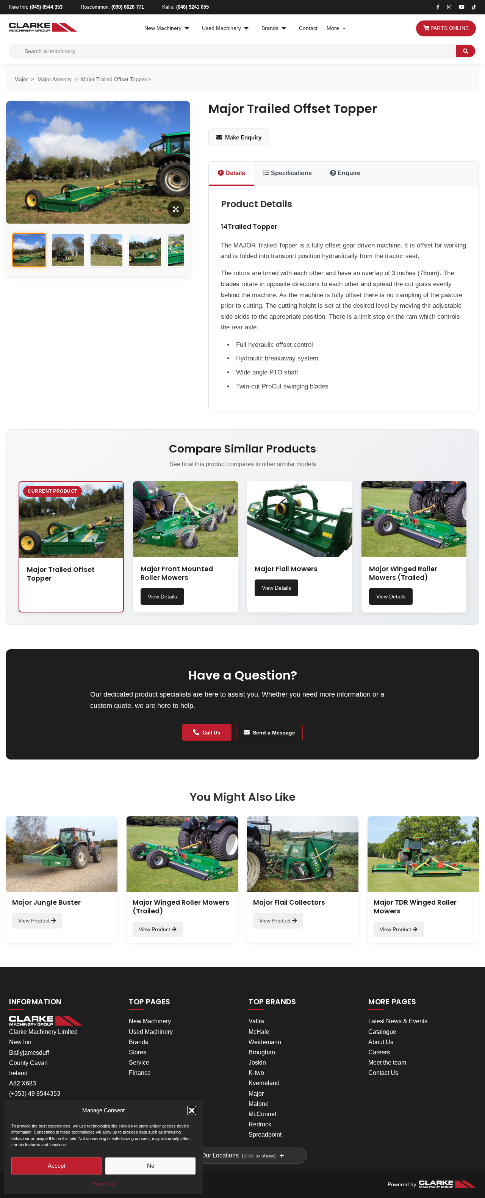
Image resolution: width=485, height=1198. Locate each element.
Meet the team (387, 1062)
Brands (269, 28)
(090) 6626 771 (127, 7)
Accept (56, 1165)
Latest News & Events (397, 1021)
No (150, 1165)
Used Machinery (221, 28)
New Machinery (162, 28)
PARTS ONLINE (449, 28)
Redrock (260, 1124)
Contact (308, 28)
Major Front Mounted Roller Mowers (177, 573)
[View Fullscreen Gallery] (176, 209)
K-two (256, 1073)
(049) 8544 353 (46, 7)
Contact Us (383, 1073)
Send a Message (274, 733)
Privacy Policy (104, 1184)
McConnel (262, 1114)
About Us (380, 1042)
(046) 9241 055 (192, 7)
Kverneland (264, 1083)
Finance (140, 1073)
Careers (379, 1052)
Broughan (262, 1052)
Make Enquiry (243, 137)
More (333, 28)
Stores (137, 1052)
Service (139, 1062)
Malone (259, 1104)
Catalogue (382, 1032)
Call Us (211, 733)
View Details (162, 597)
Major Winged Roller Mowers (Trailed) (403, 573)
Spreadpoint (265, 1134)
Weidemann (265, 1042)
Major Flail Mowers (286, 568)
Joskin (257, 1062)
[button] (192, 1110)
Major (256, 1093)
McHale (259, 1032)
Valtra (256, 1021)
